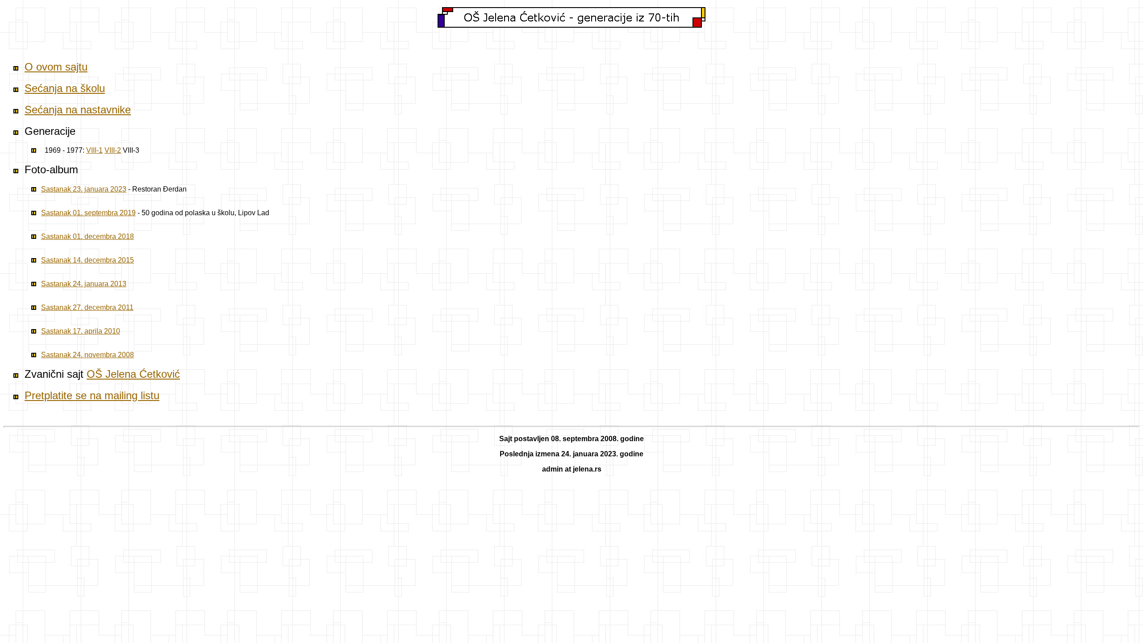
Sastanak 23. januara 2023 (83, 189)
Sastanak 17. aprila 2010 (80, 331)
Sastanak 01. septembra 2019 (88, 213)
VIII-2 (112, 150)
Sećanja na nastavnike (78, 110)
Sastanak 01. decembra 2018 (87, 236)
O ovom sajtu (56, 67)
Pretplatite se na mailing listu (92, 395)
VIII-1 (94, 150)
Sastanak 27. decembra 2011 (87, 307)
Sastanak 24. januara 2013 (83, 284)
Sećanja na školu (65, 88)
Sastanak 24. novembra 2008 (87, 355)
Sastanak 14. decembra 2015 (87, 260)
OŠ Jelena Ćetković (133, 374)
